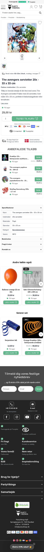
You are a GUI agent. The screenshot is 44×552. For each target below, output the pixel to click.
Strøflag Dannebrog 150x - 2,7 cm (19, 190)
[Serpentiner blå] (11, 327)
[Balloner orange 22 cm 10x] (11, 277)
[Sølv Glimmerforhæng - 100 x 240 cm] (32, 277)
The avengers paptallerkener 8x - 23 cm (18, 179)
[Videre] (39, 58)
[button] (22, 477)
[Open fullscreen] (22, 41)
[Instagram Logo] (17, 417)
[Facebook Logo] (6, 417)
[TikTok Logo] (37, 417)
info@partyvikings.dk (22, 527)
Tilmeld (39, 389)
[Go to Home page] (13, 7)
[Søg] (40, 12)
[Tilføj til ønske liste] (40, 22)
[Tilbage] (5, 58)
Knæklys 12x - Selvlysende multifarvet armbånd (19, 157)
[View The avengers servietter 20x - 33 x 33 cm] (4, 66)
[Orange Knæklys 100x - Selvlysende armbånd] (32, 327)
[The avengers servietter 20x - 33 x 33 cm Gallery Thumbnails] (4, 66)
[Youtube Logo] (27, 417)
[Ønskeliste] (35, 6)
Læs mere (4, 103)
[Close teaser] (34, 544)
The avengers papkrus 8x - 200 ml (18, 168)
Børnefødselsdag (18, 230)
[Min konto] (31, 6)
